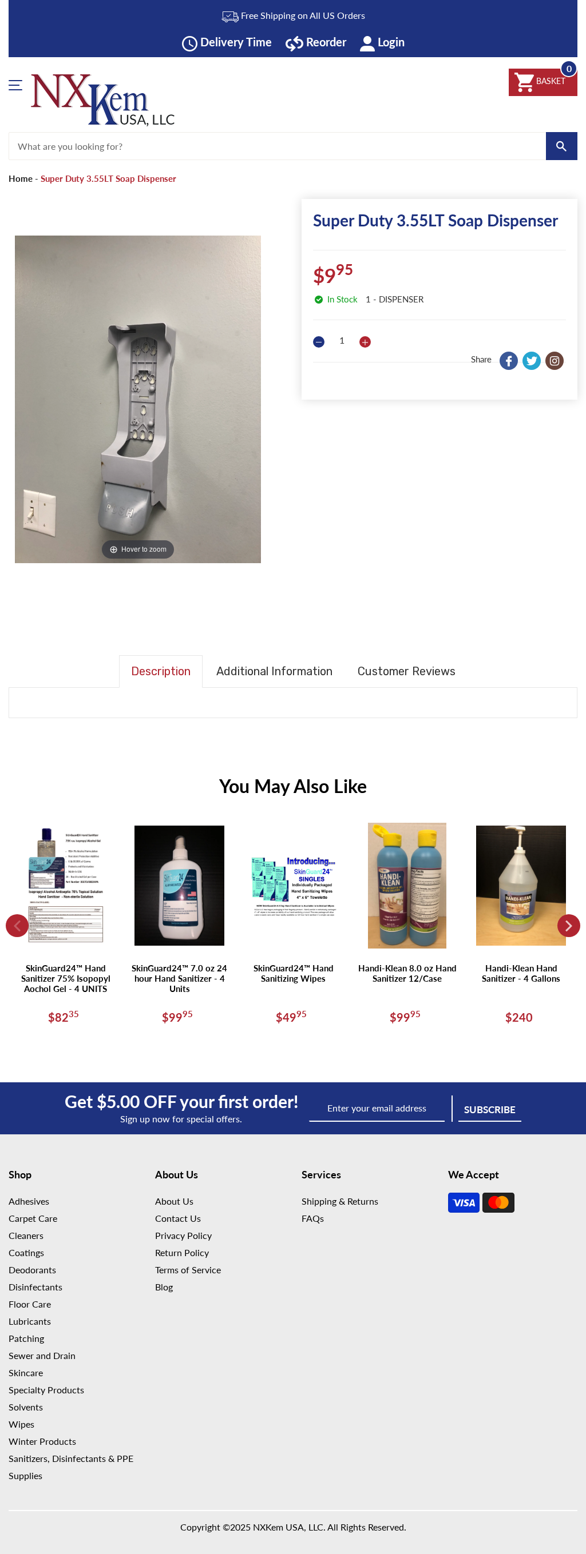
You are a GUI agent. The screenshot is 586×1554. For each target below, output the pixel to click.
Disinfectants (35, 1286)
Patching (26, 1338)
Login (390, 42)
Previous (17, 925)
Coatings (26, 1252)
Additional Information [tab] (274, 671)
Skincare (26, 1372)
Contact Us (178, 1218)
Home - (23, 178)
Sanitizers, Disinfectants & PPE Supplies (71, 1467)
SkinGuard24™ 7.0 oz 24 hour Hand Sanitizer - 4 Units (179, 978)
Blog (164, 1286)
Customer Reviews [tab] (407, 671)
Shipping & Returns (340, 1201)
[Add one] (365, 342)
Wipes (21, 1423)
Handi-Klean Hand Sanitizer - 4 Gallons (521, 973)
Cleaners (26, 1235)
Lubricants (30, 1321)
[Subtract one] (318, 342)
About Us (174, 1201)
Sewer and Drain (42, 1355)
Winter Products (42, 1441)
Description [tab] (161, 671)
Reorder (324, 42)
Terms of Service (188, 1269)
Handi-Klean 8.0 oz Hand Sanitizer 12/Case (407, 973)
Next (568, 925)
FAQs (313, 1218)
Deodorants (32, 1269)
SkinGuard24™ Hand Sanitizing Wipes (294, 973)
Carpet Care (33, 1218)
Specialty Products (46, 1389)
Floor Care (30, 1303)
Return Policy (182, 1252)
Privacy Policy (183, 1235)
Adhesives (29, 1201)
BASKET (549, 81)
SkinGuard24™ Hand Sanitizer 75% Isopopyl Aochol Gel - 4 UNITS (65, 978)
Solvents (26, 1406)
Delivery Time (234, 42)
